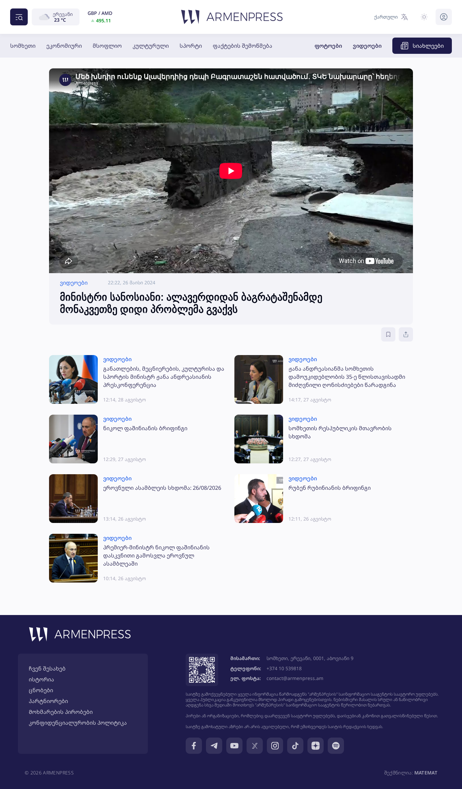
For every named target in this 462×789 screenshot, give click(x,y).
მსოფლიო (107, 45)
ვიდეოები (367, 45)
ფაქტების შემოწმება (242, 45)
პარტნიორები (48, 701)
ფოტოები (328, 45)
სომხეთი (23, 45)
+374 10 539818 (284, 668)
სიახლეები (428, 45)
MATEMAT (425, 772)
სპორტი (191, 45)
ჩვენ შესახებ (47, 668)
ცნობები (41, 690)
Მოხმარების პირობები (61, 712)
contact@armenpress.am (295, 678)
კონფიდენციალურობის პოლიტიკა (78, 722)
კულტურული (151, 45)
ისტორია (41, 679)
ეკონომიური (64, 45)
